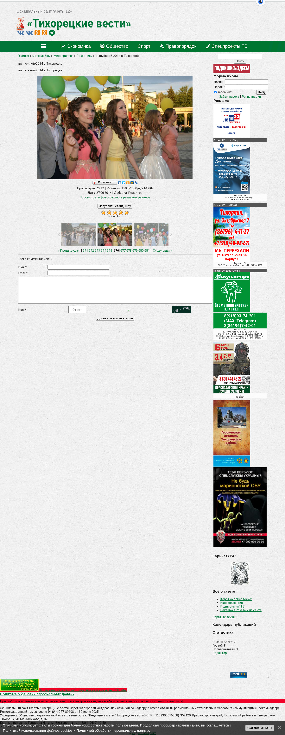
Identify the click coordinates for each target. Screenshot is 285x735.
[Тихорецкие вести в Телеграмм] (52, 33)
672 (91, 250)
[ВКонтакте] (120, 182)
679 (135, 250)
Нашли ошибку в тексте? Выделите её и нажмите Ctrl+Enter (83, 690)
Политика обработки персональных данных (37, 694)
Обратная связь (224, 617)
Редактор (219, 653)
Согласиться (259, 728)
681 (147, 250)
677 (123, 250)
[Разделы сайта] (44, 46)
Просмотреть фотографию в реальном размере (114, 197)
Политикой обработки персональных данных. (113, 730)
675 (109, 250)
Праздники (84, 56)
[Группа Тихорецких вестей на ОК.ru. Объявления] (44, 33)
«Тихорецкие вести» (77, 23)
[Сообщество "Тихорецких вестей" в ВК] (29, 33)
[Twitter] (124, 182)
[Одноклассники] (128, 182)
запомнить (225, 92)
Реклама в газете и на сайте (241, 610)
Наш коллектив (231, 603)
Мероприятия (63, 56)
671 (85, 250)
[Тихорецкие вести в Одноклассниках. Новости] (37, 33)
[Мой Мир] (132, 182)
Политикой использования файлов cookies (38, 730)
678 (129, 250)
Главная (23, 56)
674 (103, 250)
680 (141, 250)
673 (97, 250)
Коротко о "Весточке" (236, 599)
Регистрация (251, 96)
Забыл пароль (229, 96)
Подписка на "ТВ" (232, 606)
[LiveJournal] (136, 182)
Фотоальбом (41, 56)
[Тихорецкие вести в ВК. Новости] (20, 33)
